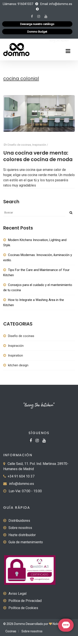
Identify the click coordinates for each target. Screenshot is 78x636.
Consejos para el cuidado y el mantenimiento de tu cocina (37, 287)
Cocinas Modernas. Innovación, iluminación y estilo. (37, 257)
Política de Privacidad (25, 601)
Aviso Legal (17, 593)
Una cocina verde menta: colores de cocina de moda (38, 156)
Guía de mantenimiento (25, 542)
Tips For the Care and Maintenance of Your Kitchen (36, 272)
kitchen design (18, 365)
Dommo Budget (37, 31)
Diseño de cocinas (19, 144)
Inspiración (39, 144)
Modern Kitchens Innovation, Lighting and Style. (35, 242)
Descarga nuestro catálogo (37, 24)
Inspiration (15, 355)
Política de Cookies (23, 608)
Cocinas (10, 631)
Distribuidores (19, 521)
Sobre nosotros (20, 528)
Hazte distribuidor (22, 535)
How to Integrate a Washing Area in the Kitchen (33, 302)
